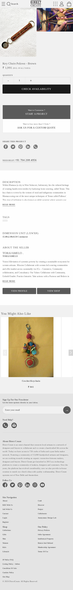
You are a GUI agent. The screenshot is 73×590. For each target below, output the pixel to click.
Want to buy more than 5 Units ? (36, 126)
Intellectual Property (46, 539)
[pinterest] (20, 147)
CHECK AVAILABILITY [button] (36, 89)
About (5, 501)
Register (6, 522)
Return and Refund (45, 543)
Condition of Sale (10, 568)
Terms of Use (43, 551)
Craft (40, 501)
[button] (70, 352)
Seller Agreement (44, 534)
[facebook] (6, 147)
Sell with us (7, 509)
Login (5, 518)
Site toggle (3, 4)
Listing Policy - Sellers (11, 564)
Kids (4, 547)
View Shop (53, 291)
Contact (5, 513)
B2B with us (8, 505)
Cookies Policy (8, 572)
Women (5, 543)
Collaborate (42, 513)
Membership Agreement (47, 547)
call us (6, 425)
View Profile (19, 291)
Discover (41, 505)
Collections (7, 530)
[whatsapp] (35, 147)
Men (4, 539)
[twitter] (13, 147)
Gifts (4, 534)
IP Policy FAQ (8, 560)
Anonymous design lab (47, 518)
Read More (9, 205)
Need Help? (20, 160)
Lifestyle (6, 551)
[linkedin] (28, 147)
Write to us (14, 425)
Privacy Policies (44, 530)
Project (40, 509)
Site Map (6, 577)
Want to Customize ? (36, 112)
